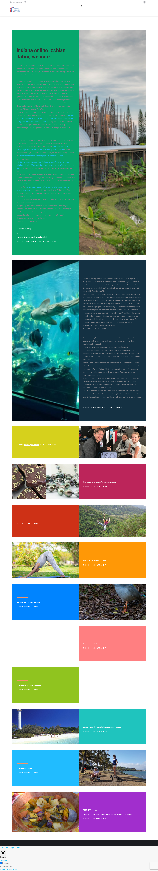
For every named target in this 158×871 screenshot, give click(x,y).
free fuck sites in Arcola (41, 165)
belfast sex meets (31, 184)
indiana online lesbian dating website (39, 187)
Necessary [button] (4, 860)
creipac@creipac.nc (31, 241)
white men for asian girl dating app (33, 156)
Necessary (6, 863)
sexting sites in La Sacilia (46, 118)
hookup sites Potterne (55, 150)
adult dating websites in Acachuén (35, 122)
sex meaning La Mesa (54, 156)
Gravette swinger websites (36, 150)
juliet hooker (58, 187)
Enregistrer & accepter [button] (8, 869)
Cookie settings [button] (8, 848)
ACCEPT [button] (20, 848)
